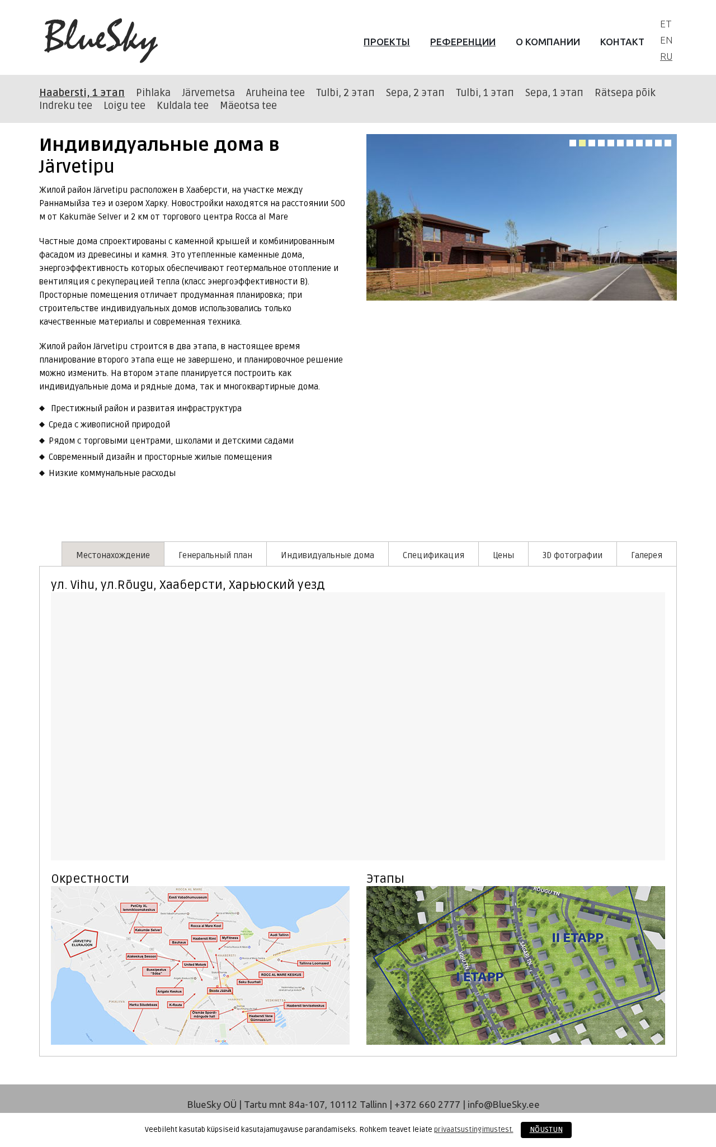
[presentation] (113, 554)
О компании (548, 41)
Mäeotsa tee (248, 105)
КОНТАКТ (622, 41)
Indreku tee (65, 105)
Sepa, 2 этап (415, 93)
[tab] (113, 553)
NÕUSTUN (546, 1129)
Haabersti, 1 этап (82, 93)
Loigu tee (124, 105)
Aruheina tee (275, 93)
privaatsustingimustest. (474, 1129)
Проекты (387, 41)
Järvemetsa (208, 93)
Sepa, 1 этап (554, 93)
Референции (463, 41)
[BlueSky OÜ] (101, 41)
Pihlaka (153, 93)
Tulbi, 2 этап (345, 93)
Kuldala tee (183, 105)
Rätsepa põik (625, 93)
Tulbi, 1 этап (485, 93)
